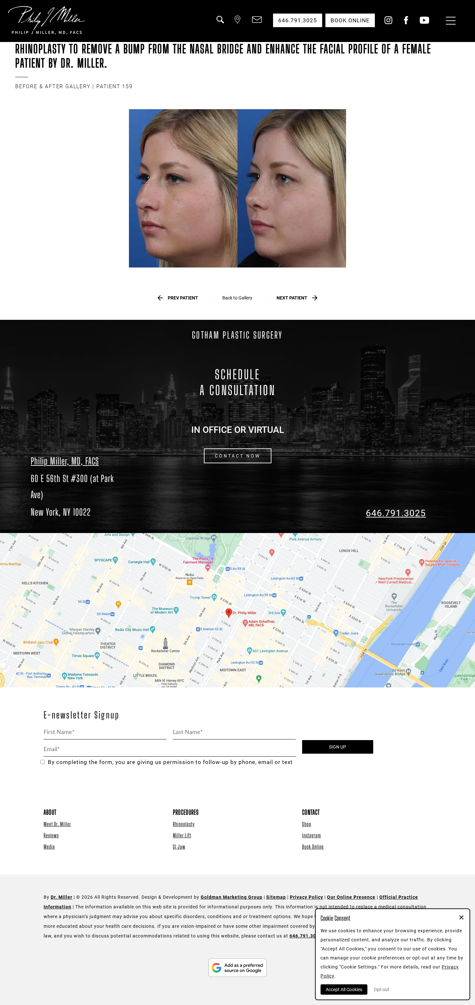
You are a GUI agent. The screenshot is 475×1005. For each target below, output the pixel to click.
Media (49, 846)
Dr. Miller (61, 897)
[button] (219, 24)
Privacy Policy (306, 897)
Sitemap (276, 897)
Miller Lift (182, 835)
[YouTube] (424, 23)
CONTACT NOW (237, 455)
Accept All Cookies (344, 989)
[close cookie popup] (461, 918)
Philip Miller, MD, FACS (65, 460)
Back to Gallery (237, 297)
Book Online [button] (350, 20)
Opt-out (381, 989)
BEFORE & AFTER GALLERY (53, 86)
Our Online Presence (351, 897)
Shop (306, 824)
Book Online (313, 846)
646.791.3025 (396, 513)
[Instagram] (388, 23)
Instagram (311, 835)
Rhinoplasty (184, 824)
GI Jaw (179, 846)
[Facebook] (406, 23)
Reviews (51, 835)
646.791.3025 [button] (297, 20)
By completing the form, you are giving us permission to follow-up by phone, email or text (170, 762)
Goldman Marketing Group (231, 897)
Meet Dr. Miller (57, 824)
